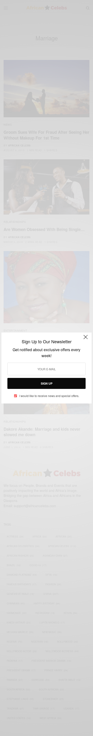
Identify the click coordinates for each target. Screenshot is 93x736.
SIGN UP (46, 383)
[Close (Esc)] (85, 339)
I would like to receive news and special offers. (49, 395)
